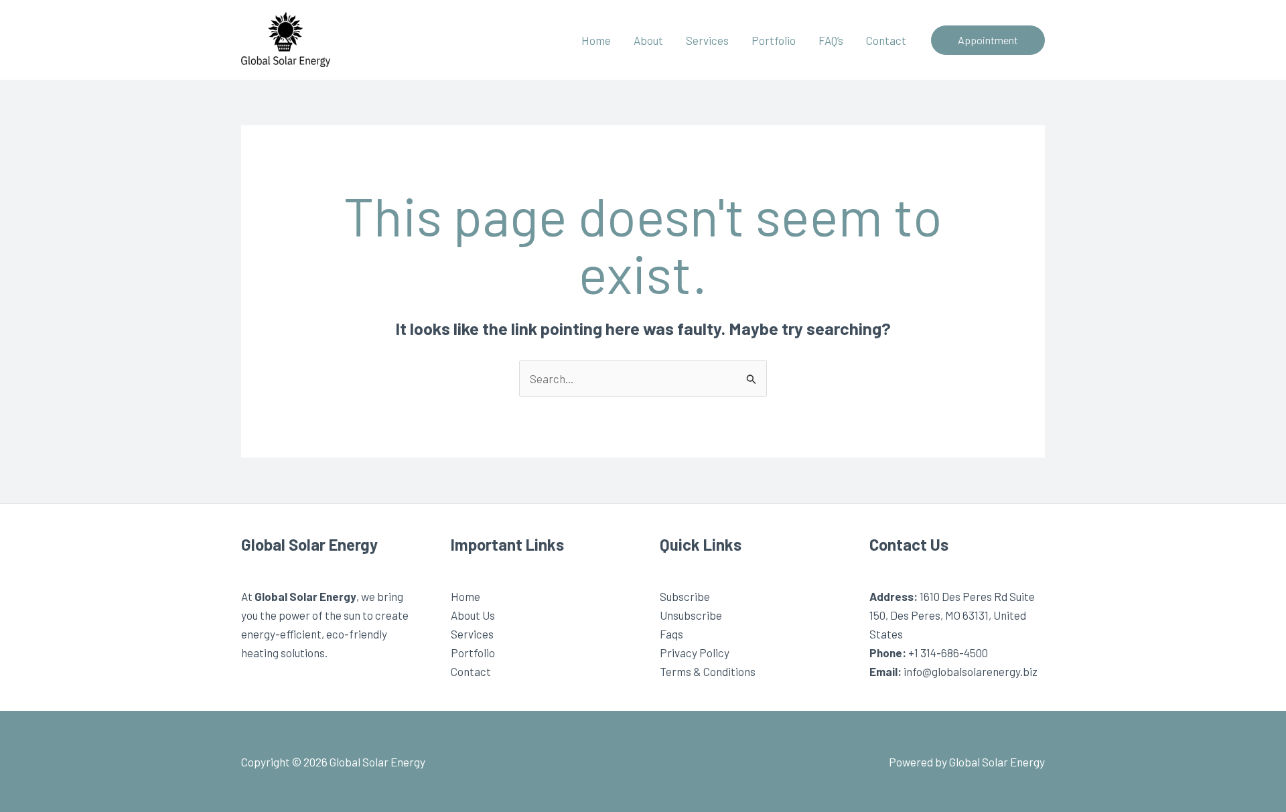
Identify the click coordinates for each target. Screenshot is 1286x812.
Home (596, 40)
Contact (886, 40)
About (648, 40)
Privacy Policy (694, 652)
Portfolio (774, 40)
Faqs (671, 633)
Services (707, 40)
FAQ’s (830, 40)
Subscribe (685, 596)
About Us (473, 615)
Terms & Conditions (708, 671)
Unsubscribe (691, 615)
